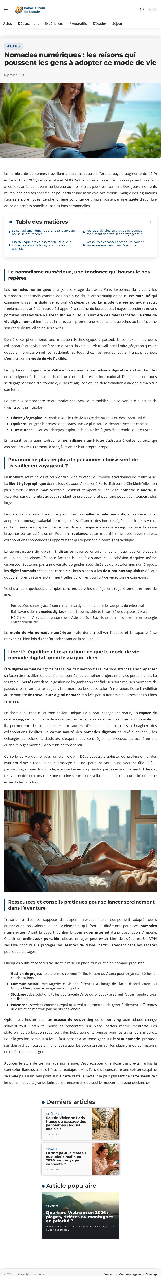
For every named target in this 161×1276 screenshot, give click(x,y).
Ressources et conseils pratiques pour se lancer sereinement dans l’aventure (115, 243)
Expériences (54, 1113)
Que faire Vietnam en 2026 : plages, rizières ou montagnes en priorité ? (79, 1216)
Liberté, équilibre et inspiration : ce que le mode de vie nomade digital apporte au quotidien (41, 245)
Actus (13, 46)
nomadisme (71, 440)
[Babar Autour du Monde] (30, 9)
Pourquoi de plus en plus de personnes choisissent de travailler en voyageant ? (114, 232)
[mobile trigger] (7, 9)
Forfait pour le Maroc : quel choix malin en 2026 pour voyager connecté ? (66, 1158)
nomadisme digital (106, 370)
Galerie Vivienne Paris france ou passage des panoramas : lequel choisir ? (66, 1123)
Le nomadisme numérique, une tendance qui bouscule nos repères (44, 232)
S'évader (52, 1149)
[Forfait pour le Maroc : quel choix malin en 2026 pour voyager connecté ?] (105, 1159)
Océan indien (59, 315)
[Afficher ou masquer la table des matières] (110, 221)
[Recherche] (142, 9)
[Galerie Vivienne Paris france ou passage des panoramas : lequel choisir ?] (105, 1124)
